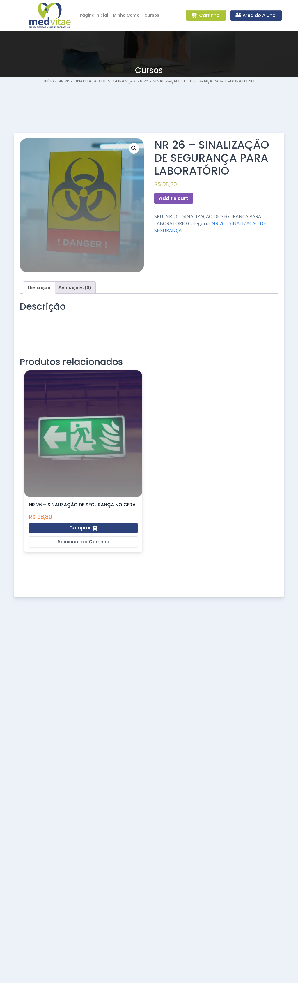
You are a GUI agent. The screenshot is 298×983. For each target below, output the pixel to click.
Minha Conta (126, 15)
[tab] (39, 287)
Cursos (151, 15)
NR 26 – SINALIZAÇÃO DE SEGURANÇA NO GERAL (83, 504)
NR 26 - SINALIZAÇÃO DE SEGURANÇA (95, 81)
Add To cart (173, 198)
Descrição (39, 287)
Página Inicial (94, 15)
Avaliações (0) (74, 287)
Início (49, 81)
